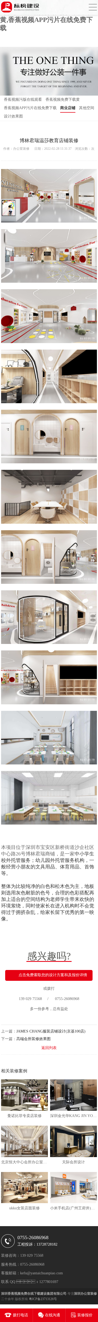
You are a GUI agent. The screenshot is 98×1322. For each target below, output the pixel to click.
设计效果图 (13, 116)
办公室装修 (21, 149)
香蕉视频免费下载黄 (62, 99)
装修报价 (85, 1315)
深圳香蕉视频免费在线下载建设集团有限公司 (33, 1293)
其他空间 (86, 108)
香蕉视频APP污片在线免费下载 (30, 108)
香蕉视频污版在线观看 (23, 99)
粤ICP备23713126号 (43, 1299)
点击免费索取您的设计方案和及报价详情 (53, 975)
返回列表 (49, 1048)
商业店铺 (67, 108)
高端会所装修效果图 (33, 1039)
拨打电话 (20, 1315)
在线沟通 (52, 1315)
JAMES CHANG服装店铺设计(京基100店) (50, 1031)
